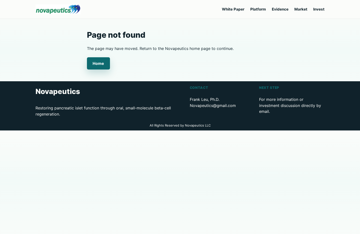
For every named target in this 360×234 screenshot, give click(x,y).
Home (98, 63)
